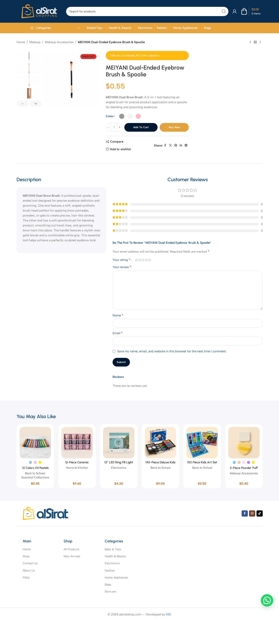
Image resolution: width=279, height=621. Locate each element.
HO (168, 614)
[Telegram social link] (186, 145)
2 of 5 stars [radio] (139, 259)
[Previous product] (250, 42)
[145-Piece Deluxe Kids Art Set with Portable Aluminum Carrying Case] (160, 442)
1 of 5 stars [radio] (136, 259)
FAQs (26, 577)
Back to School (35, 473)
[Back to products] (255, 42)
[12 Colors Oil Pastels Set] (35, 442)
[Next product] (260, 42)
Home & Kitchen (77, 468)
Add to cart (141, 127)
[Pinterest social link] (175, 145)
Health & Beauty (115, 556)
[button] (23, 104)
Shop (26, 556)
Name (118, 315)
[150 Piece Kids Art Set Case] (202, 442)
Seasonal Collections (35, 477)
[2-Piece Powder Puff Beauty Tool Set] (244, 442)
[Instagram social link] (252, 513)
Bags (108, 584)
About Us (29, 570)
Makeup (34, 42)
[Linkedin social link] (180, 145)
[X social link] (170, 145)
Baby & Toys (113, 549)
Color (110, 116)
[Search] (223, 11)
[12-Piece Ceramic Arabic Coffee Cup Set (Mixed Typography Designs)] (77, 442)
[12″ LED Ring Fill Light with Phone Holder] (118, 442)
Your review (122, 267)
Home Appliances (116, 577)
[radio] (121, 116)
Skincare (110, 591)
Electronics (118, 468)
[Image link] (45, 513)
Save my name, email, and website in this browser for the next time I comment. (172, 351)
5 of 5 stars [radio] (149, 259)
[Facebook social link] (165, 145)
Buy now (174, 127)
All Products (72, 549)
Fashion (110, 570)
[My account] (234, 11)
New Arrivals (72, 556)
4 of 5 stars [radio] (146, 259)
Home (21, 42)
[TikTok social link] (259, 513)
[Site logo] (39, 11)
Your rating (121, 259)
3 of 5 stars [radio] (143, 259)
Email (118, 333)
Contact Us (30, 563)
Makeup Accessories (59, 42)
